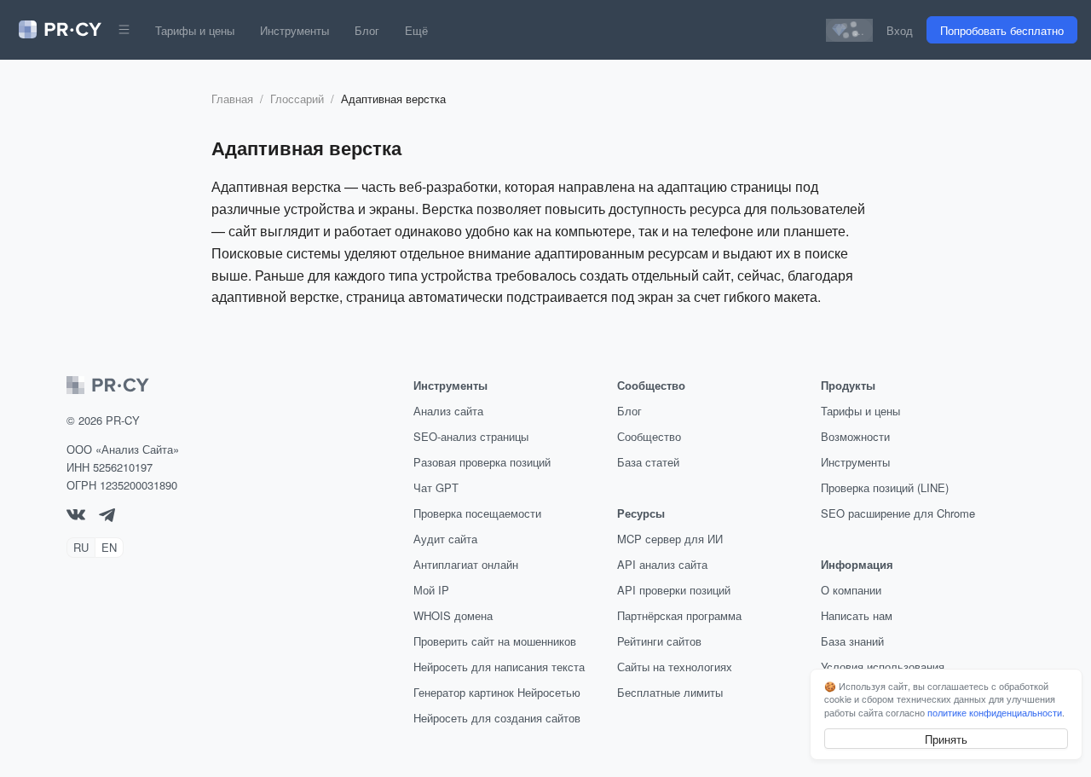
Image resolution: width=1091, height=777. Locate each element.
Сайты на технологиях (674, 666)
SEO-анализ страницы (470, 436)
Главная (232, 98)
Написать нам (856, 615)
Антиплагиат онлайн (465, 564)
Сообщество (649, 436)
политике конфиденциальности (994, 712)
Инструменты (294, 30)
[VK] (75, 515)
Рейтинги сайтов (659, 641)
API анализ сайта (662, 564)
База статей (648, 462)
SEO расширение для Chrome (898, 513)
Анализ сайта (448, 411)
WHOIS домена (453, 615)
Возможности (855, 436)
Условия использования (882, 666)
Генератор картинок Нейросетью (496, 692)
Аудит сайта (445, 539)
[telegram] (107, 517)
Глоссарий (297, 98)
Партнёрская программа (679, 615)
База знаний (852, 641)
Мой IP (431, 590)
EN (109, 547)
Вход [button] (899, 30)
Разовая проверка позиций (482, 462)
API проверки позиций (673, 590)
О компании (851, 590)
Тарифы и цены (194, 30)
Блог (367, 30)
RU (81, 547)
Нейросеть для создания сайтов (496, 718)
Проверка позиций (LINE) (885, 487)
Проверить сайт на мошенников (494, 641)
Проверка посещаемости (477, 513)
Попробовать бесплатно (1002, 30)
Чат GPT (436, 487)
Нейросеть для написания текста (499, 666)
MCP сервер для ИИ (670, 539)
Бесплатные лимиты (670, 692)
